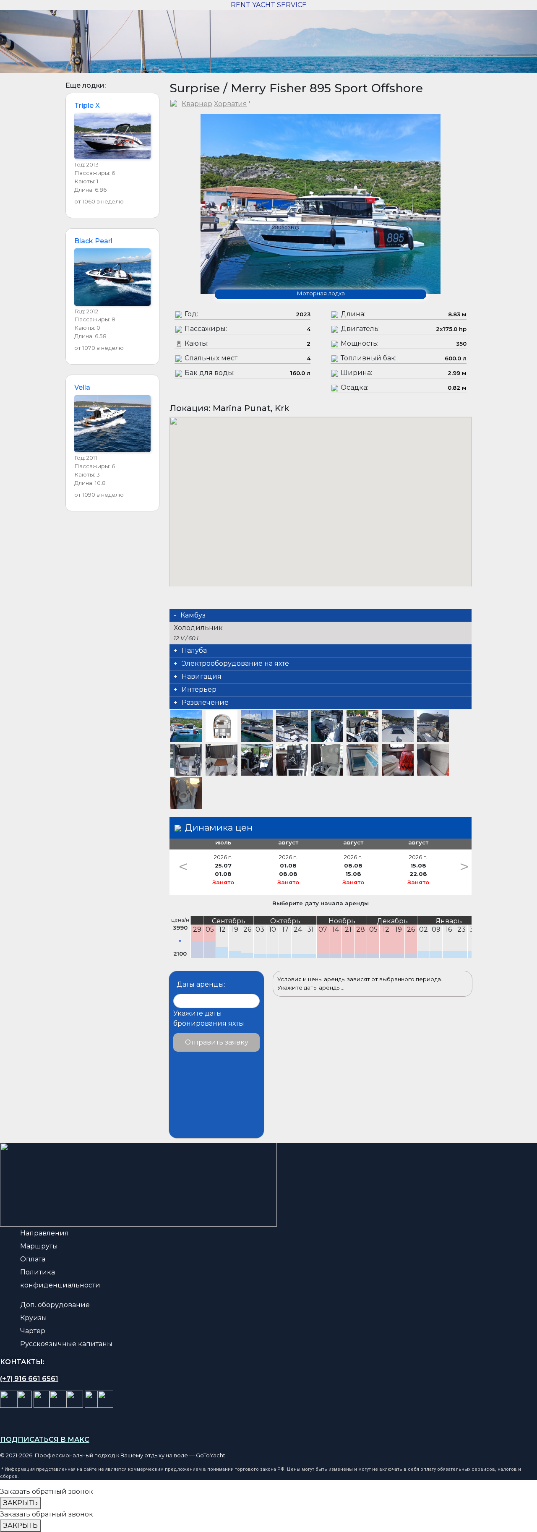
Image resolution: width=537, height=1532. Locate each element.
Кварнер (197, 104)
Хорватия (230, 104)
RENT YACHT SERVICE (269, 5)
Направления (44, 1233)
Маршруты (39, 1246)
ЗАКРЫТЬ (20, 1503)
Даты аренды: (201, 984)
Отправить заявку (216, 1042)
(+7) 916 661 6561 (29, 1379)
